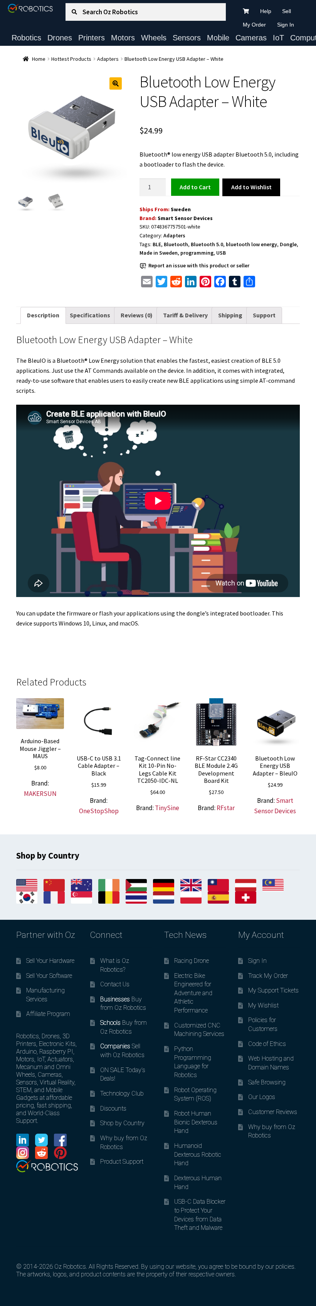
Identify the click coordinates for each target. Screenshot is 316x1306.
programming (196, 252)
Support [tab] (264, 315)
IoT (278, 37)
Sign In (285, 25)
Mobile (218, 37)
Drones (59, 37)
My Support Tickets (273, 990)
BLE (157, 244)
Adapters (108, 58)
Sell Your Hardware (50, 960)
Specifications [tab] (90, 315)
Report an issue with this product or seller (198, 265)
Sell (286, 11)
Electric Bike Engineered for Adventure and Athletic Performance (193, 993)
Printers (91, 37)
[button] (115, 83)
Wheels (153, 37)
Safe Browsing (267, 1082)
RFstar (226, 808)
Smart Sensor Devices (185, 218)
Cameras (251, 37)
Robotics (26, 37)
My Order (254, 25)
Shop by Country (122, 1123)
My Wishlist (263, 1005)
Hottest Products (71, 58)
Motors (123, 37)
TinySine (167, 808)
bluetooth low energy (251, 244)
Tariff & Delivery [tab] (185, 315)
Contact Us (114, 984)
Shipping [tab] (230, 315)
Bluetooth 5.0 (207, 244)
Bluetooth (176, 244)
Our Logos (261, 1097)
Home (38, 58)
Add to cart (195, 187)
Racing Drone (191, 960)
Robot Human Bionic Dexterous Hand (195, 1122)
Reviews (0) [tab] (137, 315)
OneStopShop (99, 811)
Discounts (113, 1108)
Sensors (187, 37)
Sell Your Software (49, 975)
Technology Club (122, 1093)
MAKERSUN (40, 793)
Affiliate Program (48, 1013)
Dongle (288, 244)
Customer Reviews (272, 1112)
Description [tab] (43, 315)
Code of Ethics (267, 1043)
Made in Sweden (159, 252)
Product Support (121, 1161)
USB (221, 252)
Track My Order (268, 975)
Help (265, 11)
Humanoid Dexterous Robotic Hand (197, 1154)
